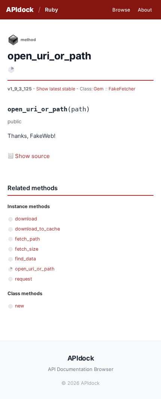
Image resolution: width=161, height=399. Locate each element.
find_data (25, 259)
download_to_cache (37, 229)
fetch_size (26, 249)
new (19, 306)
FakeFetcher (122, 89)
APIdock (20, 9)
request (23, 279)
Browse (121, 10)
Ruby (51, 9)
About (145, 10)
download (26, 219)
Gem (99, 89)
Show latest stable (56, 89)
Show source (32, 156)
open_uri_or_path (35, 269)
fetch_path (27, 239)
